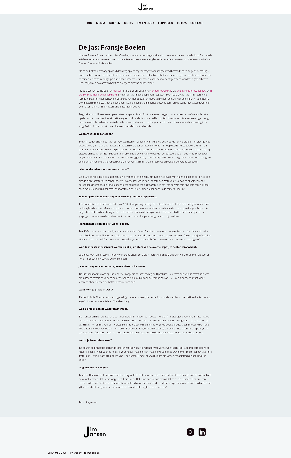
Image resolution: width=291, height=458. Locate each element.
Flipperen (165, 23)
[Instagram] (190, 432)
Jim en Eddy (145, 23)
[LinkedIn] (202, 432)
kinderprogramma (161, 90)
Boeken (114, 23)
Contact (197, 23)
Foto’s (182, 23)
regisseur (117, 90)
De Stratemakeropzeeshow (191, 90)
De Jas (128, 23)
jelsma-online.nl (92, 452)
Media (100, 23)
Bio (89, 23)
